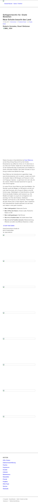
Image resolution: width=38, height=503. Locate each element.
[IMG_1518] (19, 415)
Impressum (6, 467)
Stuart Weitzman (28, 160)
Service (5, 486)
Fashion (5, 465)
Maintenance (6, 474)
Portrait (5, 479)
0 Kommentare (13, 22)
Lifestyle (5, 472)
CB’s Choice (6, 460)
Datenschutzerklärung (9, 462)
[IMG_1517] (19, 364)
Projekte (5, 481)
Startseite (5, 488)
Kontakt (5, 470)
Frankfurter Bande (22, 22)
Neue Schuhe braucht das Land (17, 19)
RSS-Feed (6, 484)
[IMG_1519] (19, 312)
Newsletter (6, 477)
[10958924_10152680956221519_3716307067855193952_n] (19, 260)
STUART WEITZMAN (8, 225)
